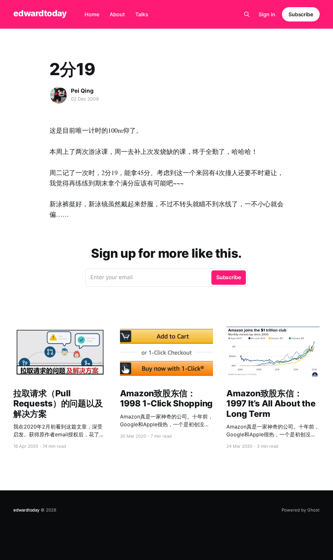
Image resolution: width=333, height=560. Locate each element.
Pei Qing (82, 91)
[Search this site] (247, 14)
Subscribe (300, 14)
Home (92, 14)
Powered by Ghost (301, 509)
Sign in (267, 14)
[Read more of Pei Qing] (58, 95)
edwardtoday (39, 13)
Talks (141, 14)
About (117, 14)
